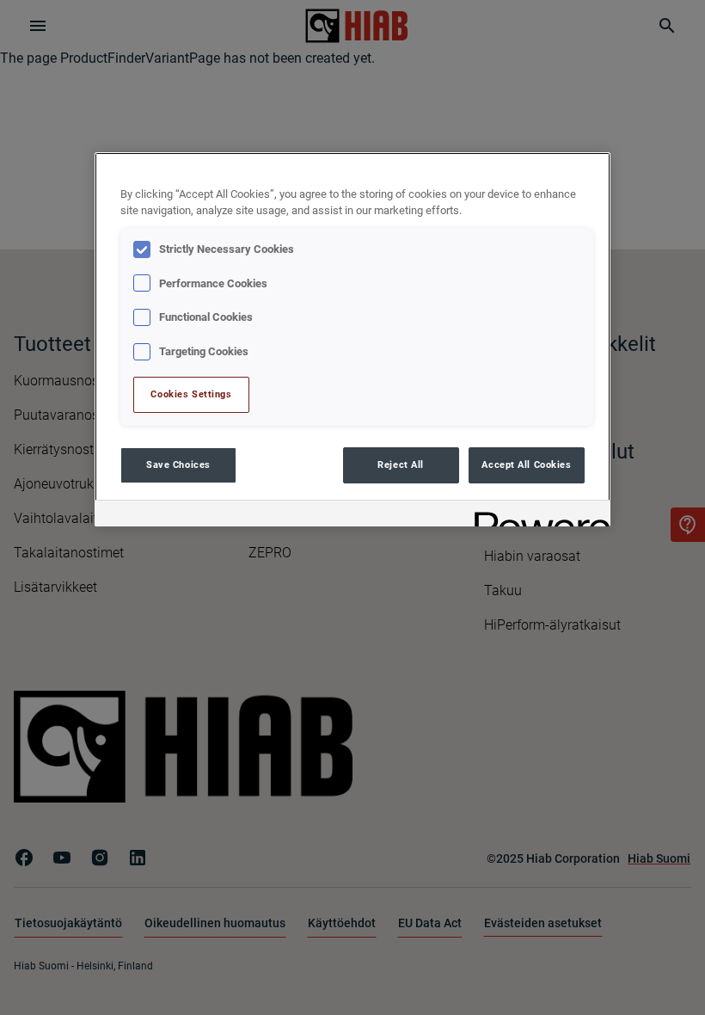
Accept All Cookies (526, 464)
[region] (352, 339)
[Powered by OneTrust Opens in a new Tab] (536, 515)
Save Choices (178, 464)
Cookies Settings (190, 394)
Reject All (400, 464)
